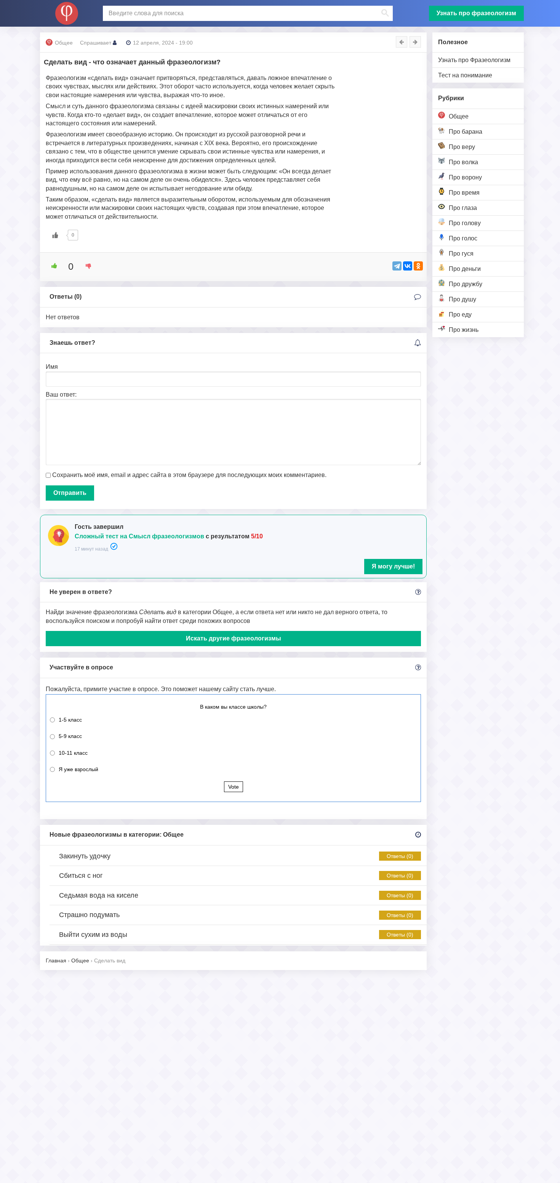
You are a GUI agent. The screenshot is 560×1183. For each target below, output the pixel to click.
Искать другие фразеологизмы (233, 638)
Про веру (462, 147)
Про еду (460, 314)
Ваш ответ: (61, 394)
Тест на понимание (465, 75)
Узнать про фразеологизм (476, 13)
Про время (464, 192)
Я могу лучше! (393, 566)
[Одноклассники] (418, 266)
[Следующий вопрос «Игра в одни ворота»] (415, 42)
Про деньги (465, 269)
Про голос (463, 238)
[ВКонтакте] (407, 266)
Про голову (465, 223)
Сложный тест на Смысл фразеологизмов (139, 536)
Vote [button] (233, 787)
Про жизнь (463, 330)
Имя (52, 366)
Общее (459, 116)
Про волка (463, 162)
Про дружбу (465, 284)
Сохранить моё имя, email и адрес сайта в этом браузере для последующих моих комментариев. (189, 475)
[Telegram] (397, 266)
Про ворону (465, 177)
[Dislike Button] (85, 266)
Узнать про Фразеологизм (474, 60)
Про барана (465, 131)
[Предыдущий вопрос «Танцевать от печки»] (401, 42)
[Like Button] (55, 235)
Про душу (462, 299)
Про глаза (463, 208)
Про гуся (461, 253)
